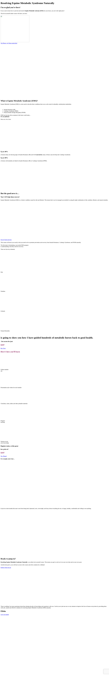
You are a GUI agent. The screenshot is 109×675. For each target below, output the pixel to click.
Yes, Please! (4, 456)
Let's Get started (5, 614)
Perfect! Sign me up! (6, 567)
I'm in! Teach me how (6, 239)
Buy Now (3, 348)
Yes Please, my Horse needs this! (9, 43)
